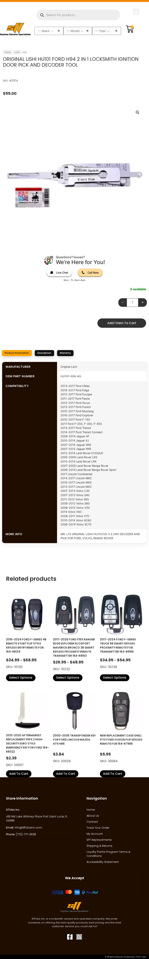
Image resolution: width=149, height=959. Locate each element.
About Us (93, 816)
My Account (95, 834)
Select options (20, 677)
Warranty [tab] (65, 353)
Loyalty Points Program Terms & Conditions (108, 854)
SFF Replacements (99, 840)
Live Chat (62, 272)
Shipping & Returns (99, 846)
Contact (92, 822)
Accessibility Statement (103, 862)
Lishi (17, 52)
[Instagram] (79, 937)
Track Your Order (98, 828)
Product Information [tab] (17, 353)
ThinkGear (141, 957)
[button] (136, 12)
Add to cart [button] (18, 773)
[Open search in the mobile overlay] (78, 15)
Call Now (93, 272)
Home (7, 52)
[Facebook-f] (70, 937)
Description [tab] (44, 353)
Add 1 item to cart (121, 323)
